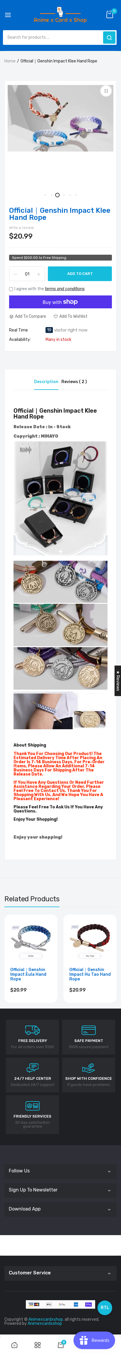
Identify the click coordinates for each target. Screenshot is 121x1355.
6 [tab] (76, 195)
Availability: (20, 340)
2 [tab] (51, 195)
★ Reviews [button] (117, 680)
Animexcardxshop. (46, 1319)
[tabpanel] (60, 118)
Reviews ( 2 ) (74, 381)
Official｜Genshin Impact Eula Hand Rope (28, 975)
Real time (18, 330)
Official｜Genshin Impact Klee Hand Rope (59, 214)
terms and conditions (65, 288)
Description (46, 381)
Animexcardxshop (45, 1323)
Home (10, 61)
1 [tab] (45, 195)
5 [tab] (69, 195)
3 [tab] (57, 195)
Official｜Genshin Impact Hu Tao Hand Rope (90, 975)
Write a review (21, 227)
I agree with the (49, 288)
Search (109, 37)
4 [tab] (63, 195)
